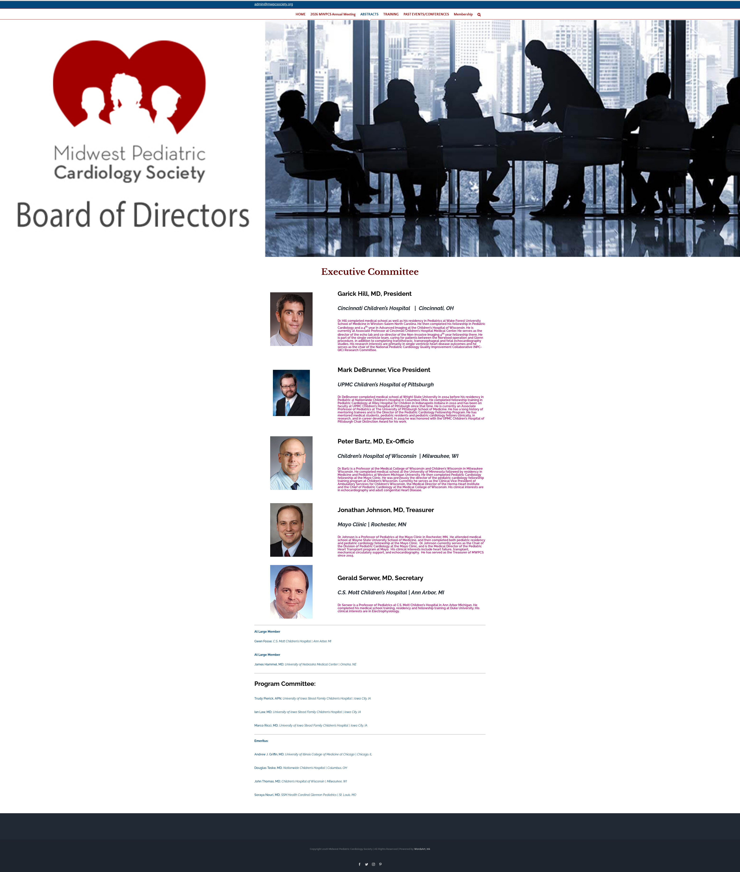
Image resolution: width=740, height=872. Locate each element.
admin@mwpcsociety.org (273, 4)
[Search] (479, 14)
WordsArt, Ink (422, 849)
